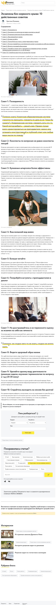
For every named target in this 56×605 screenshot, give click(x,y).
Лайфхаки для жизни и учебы (43, 457)
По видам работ (22, 463)
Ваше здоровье (15, 457)
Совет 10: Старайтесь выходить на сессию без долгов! (19, 53)
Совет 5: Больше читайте (10, 39)
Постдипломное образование (23, 466)
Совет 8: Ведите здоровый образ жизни (14, 46)
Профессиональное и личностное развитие (15, 469)
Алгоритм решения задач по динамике (29, 545)
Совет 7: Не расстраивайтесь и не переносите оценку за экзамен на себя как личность (28, 44)
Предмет (12, 420)
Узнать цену (28, 433)
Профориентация (33, 469)
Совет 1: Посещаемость (9, 30)
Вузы (10, 603)
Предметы (3, 603)
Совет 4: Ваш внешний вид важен (12, 37)
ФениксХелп (30, 400)
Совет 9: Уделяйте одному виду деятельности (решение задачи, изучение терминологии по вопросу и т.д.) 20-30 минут (24, 49)
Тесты (42, 469)
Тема (11, 426)
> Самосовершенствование (12, 460)
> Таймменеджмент (28, 460)
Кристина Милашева (12, 21)
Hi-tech (7, 457)
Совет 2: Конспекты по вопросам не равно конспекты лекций (21, 32)
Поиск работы (8, 466)
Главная (3, 10)
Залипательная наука (28, 457)
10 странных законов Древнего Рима (28, 534)
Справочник (17, 603)
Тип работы (31, 420)
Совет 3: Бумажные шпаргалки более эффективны (17, 35)
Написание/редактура (42, 460)
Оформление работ (10, 463)
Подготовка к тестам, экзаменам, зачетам (16, 10)
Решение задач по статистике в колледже (30, 553)
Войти (34, 513)
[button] (28, 508)
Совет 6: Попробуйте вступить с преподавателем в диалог (20, 42)
